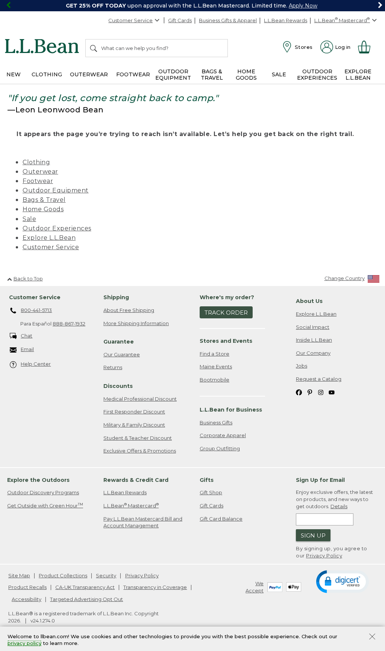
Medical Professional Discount (140, 399)
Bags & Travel (44, 199)
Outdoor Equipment (56, 190)
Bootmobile (214, 380)
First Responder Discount (134, 412)
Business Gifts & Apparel (228, 20)
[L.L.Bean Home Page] (44, 47)
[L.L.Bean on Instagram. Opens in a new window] (321, 391)
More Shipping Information (136, 323)
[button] (342, 581)
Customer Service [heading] (35, 297)
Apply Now (303, 5)
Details (338, 506)
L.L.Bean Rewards (285, 20)
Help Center (36, 364)
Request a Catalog (318, 379)
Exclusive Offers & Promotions (139, 451)
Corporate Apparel (223, 435)
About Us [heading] (309, 301)
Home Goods (43, 209)
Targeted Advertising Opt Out (86, 599)
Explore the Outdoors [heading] (38, 480)
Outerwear (40, 171)
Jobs (301, 366)
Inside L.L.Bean (314, 340)
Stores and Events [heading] (226, 341)
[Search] (94, 48)
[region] (192, 5)
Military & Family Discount (134, 425)
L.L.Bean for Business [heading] (231, 409)
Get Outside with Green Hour (45, 505)
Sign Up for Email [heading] (320, 480)
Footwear (38, 181)
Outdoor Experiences (57, 228)
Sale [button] (279, 74)
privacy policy (24, 643)
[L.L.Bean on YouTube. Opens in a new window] (332, 391)
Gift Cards (180, 20)
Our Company (313, 353)
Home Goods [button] (246, 74)
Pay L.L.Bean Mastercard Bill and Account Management (142, 522)
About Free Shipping (128, 310)
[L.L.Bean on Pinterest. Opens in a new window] (310, 391)
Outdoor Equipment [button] (173, 74)
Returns (112, 367)
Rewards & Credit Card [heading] (135, 480)
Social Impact (312, 327)
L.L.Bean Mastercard (131, 505)
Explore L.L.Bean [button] (357, 74)
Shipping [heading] (116, 297)
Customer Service (130, 20)
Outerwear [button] (89, 74)
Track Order (226, 312)
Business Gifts (216, 422)
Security (106, 575)
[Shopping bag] (367, 47)
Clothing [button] (47, 74)
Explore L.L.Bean (49, 237)
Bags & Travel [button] (212, 74)
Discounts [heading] (118, 386)
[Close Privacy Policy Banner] (372, 637)
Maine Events (216, 366)
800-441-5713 (36, 310)
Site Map (19, 575)
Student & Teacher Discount (137, 438)
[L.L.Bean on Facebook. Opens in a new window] (299, 391)
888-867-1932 (69, 324)
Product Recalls (27, 587)
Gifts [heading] (207, 480)
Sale (29, 219)
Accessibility (26, 599)
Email (27, 349)
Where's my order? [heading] (227, 297)
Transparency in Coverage (155, 587)
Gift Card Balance (221, 519)
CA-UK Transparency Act (85, 587)
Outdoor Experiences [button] (317, 74)
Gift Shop (211, 492)
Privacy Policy (324, 556)
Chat (26, 336)
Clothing (36, 162)
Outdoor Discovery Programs (43, 492)
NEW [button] (13, 74)
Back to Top (28, 279)
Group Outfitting (220, 448)
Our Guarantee (121, 354)
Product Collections (63, 575)
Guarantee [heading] (118, 341)
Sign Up (313, 535)
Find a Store (214, 354)
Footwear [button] (133, 74)
